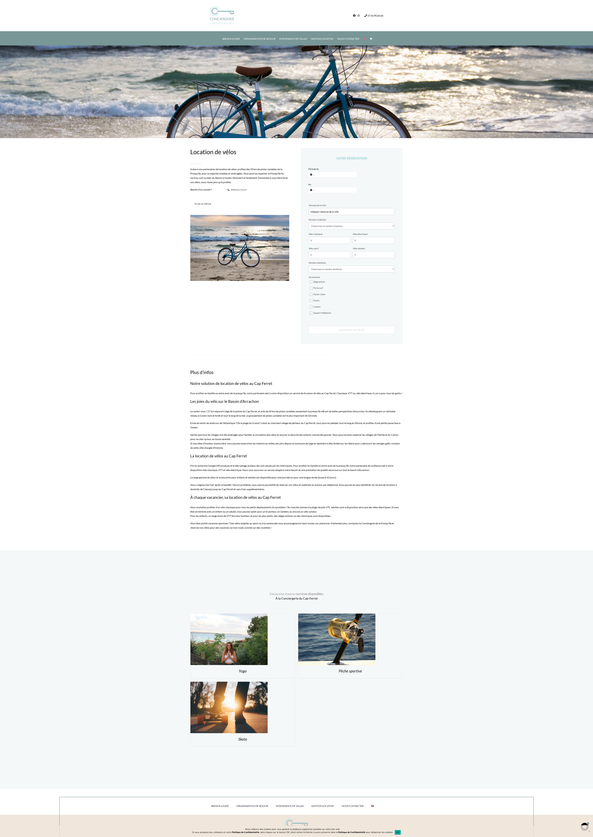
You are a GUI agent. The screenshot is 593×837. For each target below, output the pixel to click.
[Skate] (229, 683)
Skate (242, 739)
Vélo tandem (359, 248)
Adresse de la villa (318, 205)
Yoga (243, 671)
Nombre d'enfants (317, 262)
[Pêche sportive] (336, 615)
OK (397, 832)
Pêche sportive (350, 671)
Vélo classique (316, 234)
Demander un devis (352, 330)
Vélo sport (314, 248)
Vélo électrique (360, 234)
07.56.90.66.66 (375, 15)
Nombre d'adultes (318, 219)
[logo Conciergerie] (296, 819)
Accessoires (314, 277)
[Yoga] (229, 615)
